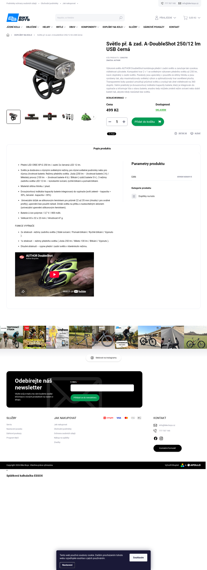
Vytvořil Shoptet (172, 465)
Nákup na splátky (61, 438)
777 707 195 (164, 431)
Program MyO (12, 438)
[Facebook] (155, 438)
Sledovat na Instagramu (106, 358)
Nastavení (67, 565)
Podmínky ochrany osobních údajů (21, 3)
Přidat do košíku (145, 121)
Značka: (113, 60)
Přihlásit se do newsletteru (85, 397)
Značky (57, 442)
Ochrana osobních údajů (64, 433)
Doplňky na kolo (147, 196)
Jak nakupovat (69, 3)
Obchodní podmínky (49, 3)
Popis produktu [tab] (102, 148)
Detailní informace (115, 98)
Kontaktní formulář (167, 448)
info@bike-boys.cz (167, 425)
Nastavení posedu (14, 429)
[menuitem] (14, 27)
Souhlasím (138, 557)
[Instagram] (161, 438)
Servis (9, 424)
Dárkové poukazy (14, 433)
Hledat (121, 18)
